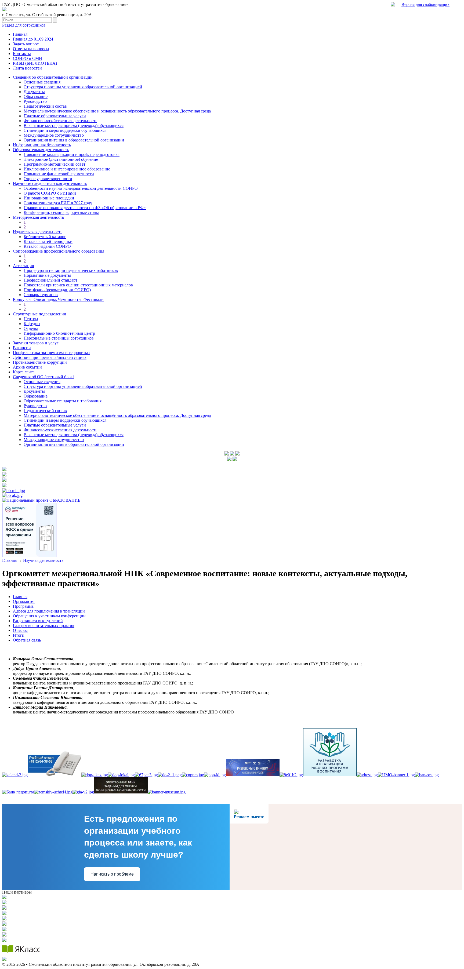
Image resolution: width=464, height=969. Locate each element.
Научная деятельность (43, 560)
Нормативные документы (47, 275)
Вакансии (22, 347)
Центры (31, 318)
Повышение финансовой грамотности (59, 174)
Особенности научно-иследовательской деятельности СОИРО (81, 188)
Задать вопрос (26, 44)
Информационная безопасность (42, 145)
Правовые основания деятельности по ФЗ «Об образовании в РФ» (85, 207)
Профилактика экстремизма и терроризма (51, 352)
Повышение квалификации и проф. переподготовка (71, 154)
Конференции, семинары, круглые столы (61, 212)
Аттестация (23, 265)
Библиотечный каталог (45, 236)
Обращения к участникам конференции (49, 616)
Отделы (31, 328)
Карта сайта (24, 372)
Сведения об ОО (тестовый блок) (43, 376)
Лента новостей (27, 68)
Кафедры (32, 323)
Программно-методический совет (54, 164)
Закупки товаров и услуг (36, 343)
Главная (20, 34)
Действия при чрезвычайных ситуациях (49, 357)
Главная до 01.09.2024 (33, 39)
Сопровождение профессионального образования (58, 251)
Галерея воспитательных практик (43, 625)
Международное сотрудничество (54, 135)
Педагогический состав (45, 106)
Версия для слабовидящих (425, 4)
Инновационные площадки (49, 198)
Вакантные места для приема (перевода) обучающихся (74, 125)
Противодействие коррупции (40, 362)
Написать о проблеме (112, 874)
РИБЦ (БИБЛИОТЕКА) (35, 63)
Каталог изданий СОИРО (47, 246)
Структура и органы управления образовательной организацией (83, 87)
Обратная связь (27, 640)
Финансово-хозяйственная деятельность (60, 120)
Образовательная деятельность (41, 149)
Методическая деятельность (38, 217)
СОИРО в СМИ (27, 58)
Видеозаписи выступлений (38, 620)
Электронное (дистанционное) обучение (61, 159)
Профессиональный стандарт (50, 280)
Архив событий (27, 367)
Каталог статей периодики (48, 241)
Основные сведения (42, 82)
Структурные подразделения (39, 314)
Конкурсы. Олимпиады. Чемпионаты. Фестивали (58, 299)
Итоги (18, 635)
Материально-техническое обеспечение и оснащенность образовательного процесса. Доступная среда (117, 111)
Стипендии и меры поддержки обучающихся (65, 130)
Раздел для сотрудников (24, 25)
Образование (36, 96)
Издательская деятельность (37, 232)
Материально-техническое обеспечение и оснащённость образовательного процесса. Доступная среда (117, 415)
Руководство (35, 101)
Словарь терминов (41, 294)
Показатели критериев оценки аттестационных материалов (78, 285)
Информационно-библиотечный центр (59, 333)
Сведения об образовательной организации (53, 77)
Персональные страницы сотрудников (59, 338)
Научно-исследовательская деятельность (50, 183)
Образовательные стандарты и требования (63, 401)
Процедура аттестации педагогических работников (71, 270)
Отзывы (20, 630)
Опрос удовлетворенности (48, 178)
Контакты (22, 53)
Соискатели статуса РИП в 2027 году (58, 203)
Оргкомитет (24, 601)
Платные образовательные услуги (55, 116)
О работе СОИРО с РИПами (50, 193)
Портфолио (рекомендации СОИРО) (57, 289)
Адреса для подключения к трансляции (49, 611)
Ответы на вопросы (31, 48)
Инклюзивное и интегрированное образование (67, 169)
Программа (23, 606)
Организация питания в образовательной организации (74, 140)
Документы (34, 91)
